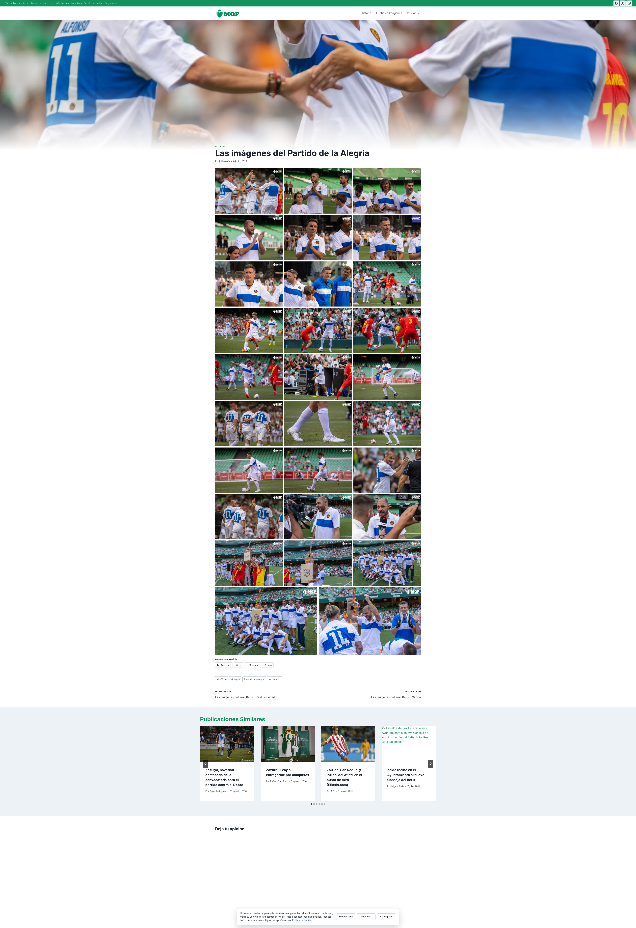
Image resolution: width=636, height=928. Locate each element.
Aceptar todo (345, 916)
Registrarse (111, 3)
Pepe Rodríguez (218, 791)
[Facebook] (616, 3)
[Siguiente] (430, 764)
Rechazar (366, 916)
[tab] (311, 804)
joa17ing (222, 679)
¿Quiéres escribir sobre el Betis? (73, 3)
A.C (333, 791)
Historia (366, 13)
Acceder (97, 3)
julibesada (224, 161)
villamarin (274, 679)
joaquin (235, 679)
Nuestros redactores (42, 3)
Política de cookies (302, 920)
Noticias (220, 146)
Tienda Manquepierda (16, 3)
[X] (623, 3)
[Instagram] (629, 3)
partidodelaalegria (254, 679)
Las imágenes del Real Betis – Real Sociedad (245, 694)
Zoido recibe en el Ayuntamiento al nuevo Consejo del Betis (405, 775)
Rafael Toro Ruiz (279, 781)
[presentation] (227, 744)
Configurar (386, 916)
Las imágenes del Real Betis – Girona (396, 694)
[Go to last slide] (205, 764)
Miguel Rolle (397, 786)
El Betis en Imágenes (388, 13)
